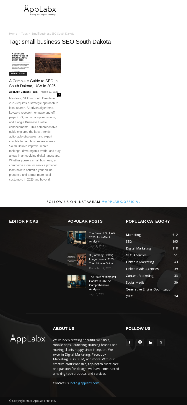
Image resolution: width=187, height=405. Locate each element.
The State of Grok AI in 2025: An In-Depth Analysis (103, 237)
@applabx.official (121, 201)
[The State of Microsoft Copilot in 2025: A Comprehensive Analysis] (77, 281)
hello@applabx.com (84, 383)
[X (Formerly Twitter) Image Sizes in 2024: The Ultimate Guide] (77, 259)
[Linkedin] (150, 342)
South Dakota (17, 73)
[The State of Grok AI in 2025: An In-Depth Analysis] (77, 237)
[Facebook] (129, 342)
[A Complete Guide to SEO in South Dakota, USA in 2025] (35, 63)
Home (13, 34)
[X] (161, 342)
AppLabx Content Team (23, 91)
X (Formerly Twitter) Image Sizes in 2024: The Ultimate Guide (102, 259)
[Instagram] (140, 342)
